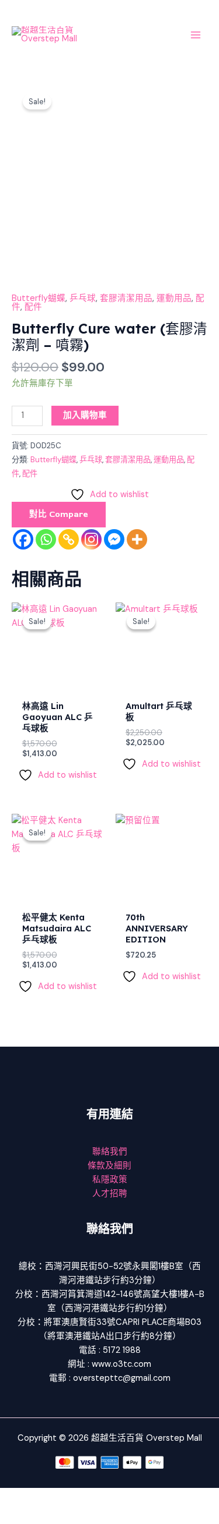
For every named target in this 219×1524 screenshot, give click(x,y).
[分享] (92, 1497)
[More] (137, 539)
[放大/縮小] (17, 1497)
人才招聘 (109, 1193)
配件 (33, 307)
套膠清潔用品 (126, 298)
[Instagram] (91, 539)
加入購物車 (85, 415)
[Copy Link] (68, 539)
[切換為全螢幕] (54, 1497)
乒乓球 (82, 298)
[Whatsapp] (46, 539)
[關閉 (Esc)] (129, 1497)
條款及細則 (109, 1165)
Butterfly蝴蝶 (38, 298)
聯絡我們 (109, 1151)
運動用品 (174, 298)
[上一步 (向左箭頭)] (17, 1515)
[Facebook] (23, 539)
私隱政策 (109, 1179)
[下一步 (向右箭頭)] (54, 1515)
